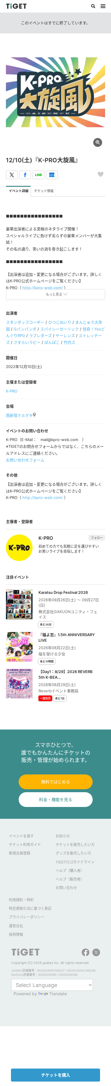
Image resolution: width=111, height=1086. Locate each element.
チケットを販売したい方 (75, 844)
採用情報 (16, 934)
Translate (58, 993)
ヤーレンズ (65, 335)
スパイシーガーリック (59, 329)
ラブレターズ (40, 335)
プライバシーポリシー (26, 917)
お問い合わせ (66, 888)
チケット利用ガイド (25, 844)
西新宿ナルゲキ (19, 415)
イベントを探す (21, 836)
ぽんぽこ (52, 342)
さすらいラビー (27, 342)
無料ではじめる (55, 781)
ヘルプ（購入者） (70, 870)
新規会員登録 (19, 853)
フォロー (97, 537)
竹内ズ (69, 342)
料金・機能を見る (55, 799)
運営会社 (16, 926)
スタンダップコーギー (25, 322)
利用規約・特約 (21, 900)
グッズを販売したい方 (73, 853)
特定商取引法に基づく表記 (30, 908)
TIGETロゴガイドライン (75, 862)
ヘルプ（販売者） (70, 879)
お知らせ (63, 836)
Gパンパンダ (25, 329)
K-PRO (11, 391)
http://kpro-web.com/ (42, 287)
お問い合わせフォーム (25, 460)
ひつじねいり (59, 322)
